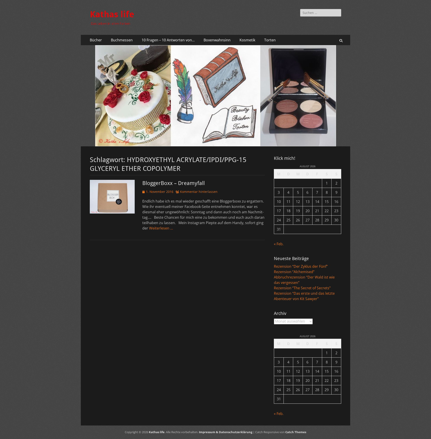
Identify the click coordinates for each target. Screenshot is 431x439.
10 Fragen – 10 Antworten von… (168, 40)
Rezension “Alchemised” (294, 271)
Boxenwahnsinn (217, 40)
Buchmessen (122, 40)
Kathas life (112, 14)
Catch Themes (295, 432)
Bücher (96, 40)
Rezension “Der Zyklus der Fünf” (301, 266)
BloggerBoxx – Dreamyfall (173, 183)
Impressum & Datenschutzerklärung (225, 432)
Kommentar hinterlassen (199, 191)
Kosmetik (247, 40)
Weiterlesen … (161, 228)
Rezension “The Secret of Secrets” (302, 287)
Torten (270, 40)
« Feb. (279, 243)
